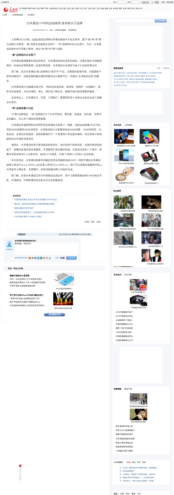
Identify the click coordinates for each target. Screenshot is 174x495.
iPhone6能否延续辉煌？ (64, 289)
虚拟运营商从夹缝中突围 (63, 308)
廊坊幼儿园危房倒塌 (136, 79)
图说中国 (128, 389)
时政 (34, 8)
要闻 (30, 8)
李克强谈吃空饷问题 (147, 82)
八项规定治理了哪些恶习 (126, 451)
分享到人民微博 (20, 474)
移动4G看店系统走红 (124, 443)
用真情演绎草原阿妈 (124, 447)
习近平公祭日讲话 (132, 82)
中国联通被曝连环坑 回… (126, 336)
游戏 (128, 8)
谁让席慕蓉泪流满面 (138, 422)
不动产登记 (130, 76)
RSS (140, 8)
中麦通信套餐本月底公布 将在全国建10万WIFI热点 (35, 200)
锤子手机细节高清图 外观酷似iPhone (25, 302)
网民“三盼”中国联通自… (126, 328)
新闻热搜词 (118, 68)
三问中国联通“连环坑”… (126, 332)
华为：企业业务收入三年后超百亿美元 (26, 279)
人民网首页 (5, 2)
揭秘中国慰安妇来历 (124, 434)
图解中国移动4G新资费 (19, 276)
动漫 (137, 8)
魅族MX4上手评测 (151, 146)
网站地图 (170, 2)
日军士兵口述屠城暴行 (125, 430)
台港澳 (51, 8)
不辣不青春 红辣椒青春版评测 (22, 286)
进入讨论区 (63, 234)
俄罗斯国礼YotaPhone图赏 (126, 146)
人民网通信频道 (17, 15)
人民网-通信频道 (60, 30)
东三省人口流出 (119, 82)
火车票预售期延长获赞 (125, 439)
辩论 (128, 494)
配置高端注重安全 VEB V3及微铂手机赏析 (28, 282)
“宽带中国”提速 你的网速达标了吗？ (25, 299)
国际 (42, 8)
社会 (61, 8)
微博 (76, 234)
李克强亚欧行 (143, 73)
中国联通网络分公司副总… (127, 324)
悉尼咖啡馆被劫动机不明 (138, 406)
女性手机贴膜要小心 (138, 292)
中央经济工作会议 (120, 85)
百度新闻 (166, 68)
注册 (163, 2)
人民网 (4, 15)
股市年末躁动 (151, 76)
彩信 (133, 8)
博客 (120, 8)
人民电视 (128, 125)
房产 (85, 8)
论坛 (69, 234)
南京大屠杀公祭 (119, 73)
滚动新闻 (31, 15)
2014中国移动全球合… (125, 316)
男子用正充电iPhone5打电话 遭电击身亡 (27, 295)
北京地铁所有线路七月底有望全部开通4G (27, 305)
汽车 (81, 8)
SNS (80, 234)
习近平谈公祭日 (131, 73)
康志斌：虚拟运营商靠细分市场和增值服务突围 (34, 204)
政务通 (115, 8)
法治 (38, 8)
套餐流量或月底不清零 (23, 208)
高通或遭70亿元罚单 (126, 183)
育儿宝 (84, 234)
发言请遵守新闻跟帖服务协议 (25, 241)
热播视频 (117, 389)
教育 (56, 8)
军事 (46, 8)
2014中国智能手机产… (125, 312)
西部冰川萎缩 (140, 76)
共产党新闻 (23, 8)
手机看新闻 (72, 30)
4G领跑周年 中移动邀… (126, 320)
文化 (98, 8)
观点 (69, 8)
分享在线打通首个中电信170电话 (28, 217)
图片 (65, 8)
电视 (106, 8)
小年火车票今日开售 (121, 79)
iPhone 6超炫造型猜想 (126, 163)
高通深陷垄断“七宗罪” (152, 164)
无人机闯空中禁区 (155, 73)
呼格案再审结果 (119, 76)
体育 (90, 8)
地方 (73, 8)
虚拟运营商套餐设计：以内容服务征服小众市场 (34, 212)
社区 (110, 8)
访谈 (124, 8)
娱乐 (94, 8)
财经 (77, 8)
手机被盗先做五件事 (138, 308)
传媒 (102, 8)
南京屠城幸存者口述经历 (126, 426)
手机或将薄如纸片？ (151, 183)
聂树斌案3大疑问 (151, 79)
